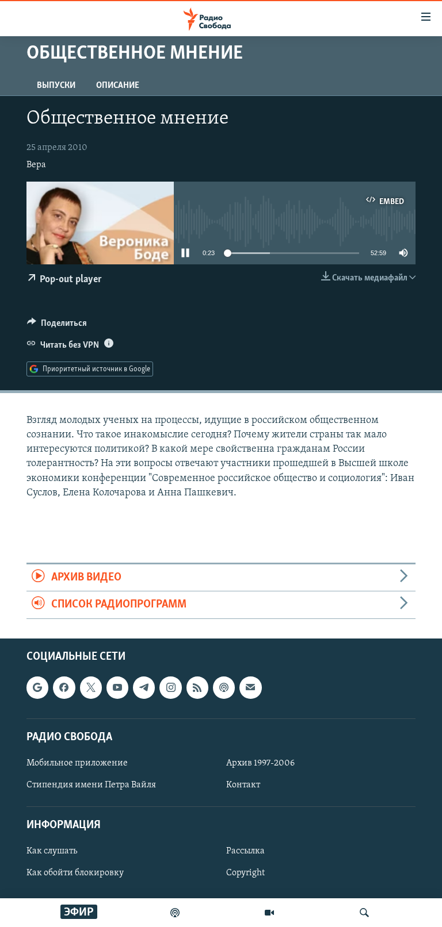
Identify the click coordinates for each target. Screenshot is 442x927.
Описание (117, 85)
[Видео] (269, 912)
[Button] (57, 326)
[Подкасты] (224, 687)
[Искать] (364, 912)
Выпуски (56, 85)
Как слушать (51, 851)
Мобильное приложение (77, 763)
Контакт (243, 785)
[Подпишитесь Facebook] (64, 687)
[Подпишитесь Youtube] (117, 687)
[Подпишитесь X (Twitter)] (91, 687)
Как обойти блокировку (75, 873)
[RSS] (197, 687)
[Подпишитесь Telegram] (144, 687)
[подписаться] (250, 687)
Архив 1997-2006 (260, 763)
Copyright (245, 873)
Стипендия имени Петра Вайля (91, 785)
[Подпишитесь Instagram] (170, 687)
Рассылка (245, 851)
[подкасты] (175, 912)
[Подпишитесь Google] (37, 687)
